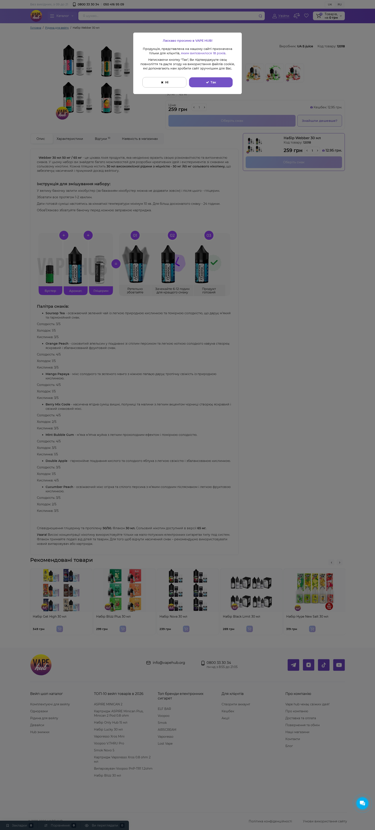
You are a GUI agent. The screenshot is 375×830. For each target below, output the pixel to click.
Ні (166, 82)
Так (213, 82)
